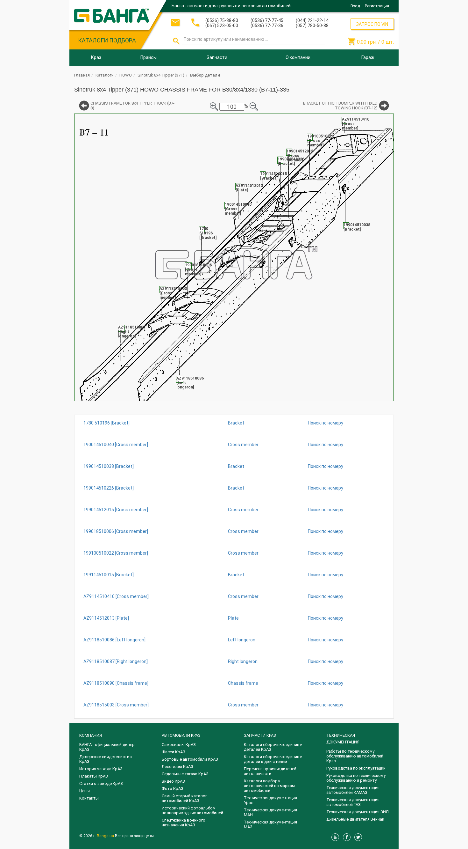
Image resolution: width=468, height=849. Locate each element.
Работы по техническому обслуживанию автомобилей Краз (354, 756)
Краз (96, 57)
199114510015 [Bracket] (108, 574)
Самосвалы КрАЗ (179, 744)
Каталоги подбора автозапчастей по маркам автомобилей (269, 786)
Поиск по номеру (325, 422)
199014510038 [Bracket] (108, 466)
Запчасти (217, 57)
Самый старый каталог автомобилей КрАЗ (184, 798)
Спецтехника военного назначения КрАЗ (183, 822)
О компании (298, 57)
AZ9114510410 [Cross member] (116, 596)
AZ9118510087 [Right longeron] (115, 661)
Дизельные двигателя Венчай (355, 819)
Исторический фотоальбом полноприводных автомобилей (192, 810)
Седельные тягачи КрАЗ (185, 773)
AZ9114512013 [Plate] (106, 618)
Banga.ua (106, 835)
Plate (233, 618)
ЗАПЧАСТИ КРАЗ (260, 735)
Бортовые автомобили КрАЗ (190, 759)
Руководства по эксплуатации (356, 768)
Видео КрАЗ (173, 781)
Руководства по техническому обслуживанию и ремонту (356, 778)
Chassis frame (243, 683)
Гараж (367, 57)
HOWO (125, 75)
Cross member (243, 444)
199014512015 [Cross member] (115, 509)
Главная (82, 75)
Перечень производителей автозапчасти (270, 771)
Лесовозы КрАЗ (177, 766)
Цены (84, 790)
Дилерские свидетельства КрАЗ (105, 759)
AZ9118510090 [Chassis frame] (115, 683)
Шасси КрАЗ (173, 751)
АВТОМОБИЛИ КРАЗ (181, 735)
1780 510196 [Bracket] (106, 422)
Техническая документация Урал (270, 800)
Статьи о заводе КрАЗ (101, 783)
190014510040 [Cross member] (115, 444)
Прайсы (148, 57)
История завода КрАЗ (101, 768)
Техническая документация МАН (270, 812)
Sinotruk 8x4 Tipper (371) (161, 75)
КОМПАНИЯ (90, 735)
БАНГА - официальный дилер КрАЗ (107, 747)
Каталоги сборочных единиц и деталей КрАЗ (273, 747)
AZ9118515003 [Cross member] (116, 704)
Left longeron (241, 639)
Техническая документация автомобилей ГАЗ (352, 802)
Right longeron (243, 661)
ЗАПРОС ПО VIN (372, 24)
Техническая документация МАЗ (270, 824)
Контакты (89, 798)
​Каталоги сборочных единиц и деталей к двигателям (273, 759)
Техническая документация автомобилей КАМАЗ (352, 790)
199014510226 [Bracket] (108, 488)
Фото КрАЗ (172, 788)
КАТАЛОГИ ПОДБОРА (107, 40)
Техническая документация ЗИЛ (357, 811)
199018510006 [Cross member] (115, 531)
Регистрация (377, 6)
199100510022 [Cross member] (115, 553)
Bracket (236, 422)
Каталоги (105, 75)
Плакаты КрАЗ (93, 776)
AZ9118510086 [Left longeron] (114, 639)
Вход (355, 6)
